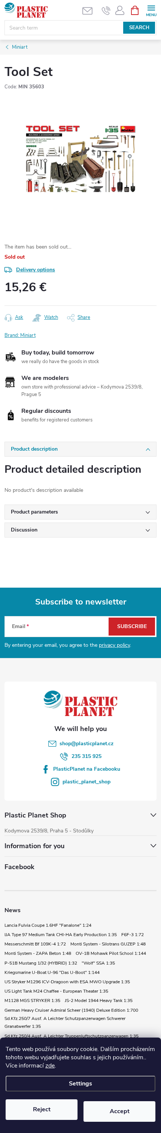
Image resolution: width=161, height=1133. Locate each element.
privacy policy (114, 645)
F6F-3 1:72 (132, 935)
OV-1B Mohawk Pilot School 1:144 (111, 953)
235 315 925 (86, 756)
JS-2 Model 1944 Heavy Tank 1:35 (99, 1000)
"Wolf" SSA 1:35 (98, 963)
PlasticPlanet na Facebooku (86, 769)
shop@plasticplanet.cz (86, 743)
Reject (42, 1109)
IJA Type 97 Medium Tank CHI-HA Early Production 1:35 (60, 935)
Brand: (20, 335)
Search (139, 27)
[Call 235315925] (106, 10)
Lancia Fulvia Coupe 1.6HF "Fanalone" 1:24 (47, 925)
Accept (120, 1111)
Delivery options (35, 269)
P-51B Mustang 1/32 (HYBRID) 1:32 (40, 963)
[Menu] (151, 10)
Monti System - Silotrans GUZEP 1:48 (108, 944)
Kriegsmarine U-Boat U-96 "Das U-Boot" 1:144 (52, 972)
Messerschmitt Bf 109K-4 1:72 (35, 944)
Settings (80, 1083)
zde (50, 1066)
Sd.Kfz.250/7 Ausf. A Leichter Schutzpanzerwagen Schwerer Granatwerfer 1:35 (64, 1022)
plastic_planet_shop (86, 781)
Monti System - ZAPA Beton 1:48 (37, 953)
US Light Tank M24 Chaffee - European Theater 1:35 (56, 991)
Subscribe (132, 626)
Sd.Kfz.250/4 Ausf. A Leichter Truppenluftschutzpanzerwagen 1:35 (71, 1036)
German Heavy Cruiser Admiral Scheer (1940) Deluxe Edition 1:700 (71, 1010)
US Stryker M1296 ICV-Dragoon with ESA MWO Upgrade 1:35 (67, 982)
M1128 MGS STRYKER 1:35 (32, 1000)
